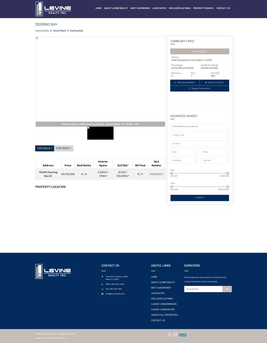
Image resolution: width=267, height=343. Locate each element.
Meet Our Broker (140, 8)
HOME (154, 277)
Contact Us (223, 8)
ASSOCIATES (158, 293)
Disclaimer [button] (39, 338)
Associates (159, 8)
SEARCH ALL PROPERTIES (164, 315)
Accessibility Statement (55, 338)
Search (200, 197)
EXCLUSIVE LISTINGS (162, 298)
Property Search (203, 8)
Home (99, 8)
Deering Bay (76, 30)
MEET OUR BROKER (161, 287)
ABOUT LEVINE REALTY (163, 282)
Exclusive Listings (180, 8)
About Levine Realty (116, 8)
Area (172, 170)
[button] (200, 135)
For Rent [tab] (63, 148)
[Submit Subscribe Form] (227, 289)
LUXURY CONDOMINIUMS (164, 304)
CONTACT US (158, 320)
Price (172, 183)
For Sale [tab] (44, 148)
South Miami (59, 30)
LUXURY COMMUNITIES (163, 309)
